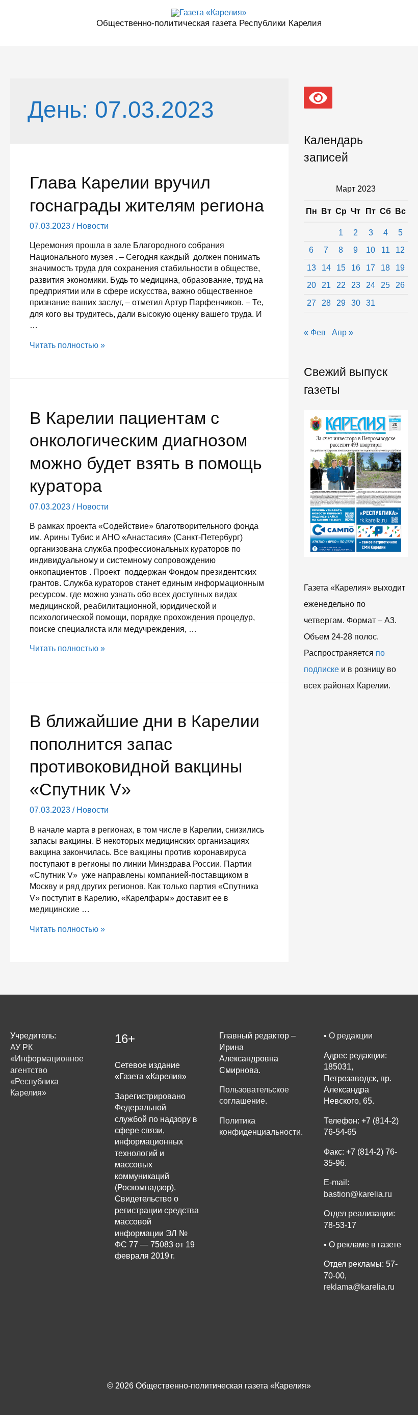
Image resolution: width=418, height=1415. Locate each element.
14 (326, 267)
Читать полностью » (67, 345)
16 (355, 267)
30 (355, 303)
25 (385, 285)
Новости (92, 226)
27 (311, 303)
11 (385, 250)
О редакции (351, 1035)
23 (355, 285)
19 (400, 267)
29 (341, 303)
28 (326, 303)
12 (400, 250)
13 (311, 267)
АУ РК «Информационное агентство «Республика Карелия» (47, 1070)
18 (385, 267)
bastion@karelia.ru (358, 1194)
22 (341, 285)
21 (326, 285)
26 (400, 285)
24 (370, 285)
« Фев (315, 332)
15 (341, 267)
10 (370, 250)
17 (370, 267)
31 (370, 303)
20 (311, 285)
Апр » (342, 332)
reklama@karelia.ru (359, 1287)
